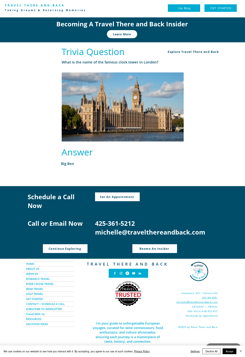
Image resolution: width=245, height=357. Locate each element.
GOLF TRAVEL (34, 294)
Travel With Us (35, 314)
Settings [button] (195, 351)
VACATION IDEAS (37, 324)
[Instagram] (121, 273)
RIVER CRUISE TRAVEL (40, 284)
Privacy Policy (142, 351)
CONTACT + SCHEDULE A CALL (45, 304)
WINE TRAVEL (34, 289)
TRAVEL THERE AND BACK (127, 264)
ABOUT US (32, 269)
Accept (229, 351)
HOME (30, 264)
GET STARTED (34, 299)
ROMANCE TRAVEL (38, 279)
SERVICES (32, 274)
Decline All (211, 351)
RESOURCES (33, 319)
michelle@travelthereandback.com (150, 232)
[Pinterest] (127, 273)
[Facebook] (115, 273)
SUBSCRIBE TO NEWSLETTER (44, 309)
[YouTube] (133, 273)
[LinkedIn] (140, 273)
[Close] (241, 351)
